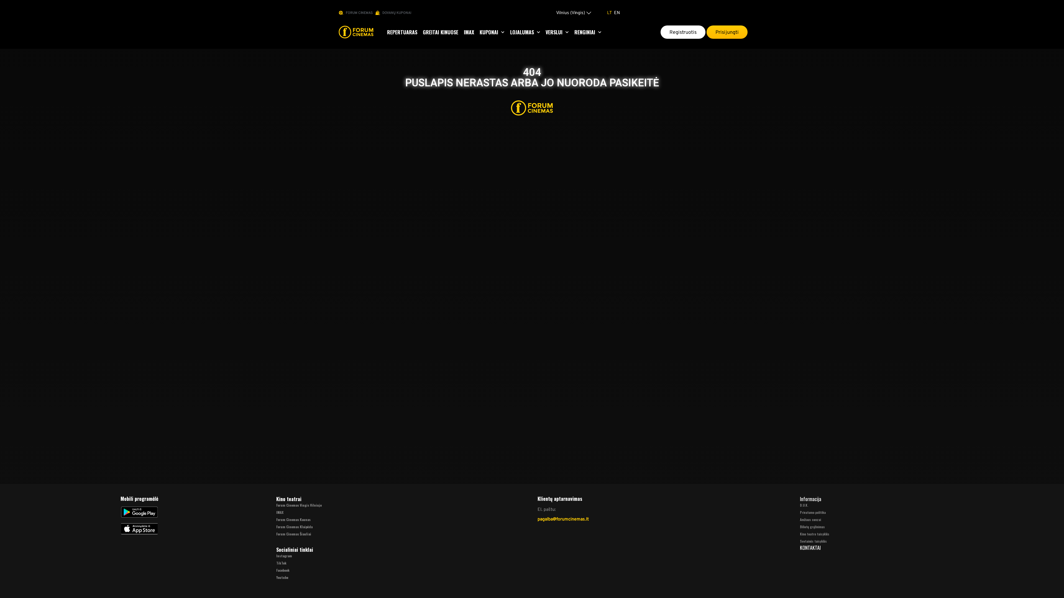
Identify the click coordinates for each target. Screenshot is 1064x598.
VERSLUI (554, 32)
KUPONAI (489, 32)
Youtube (282, 577)
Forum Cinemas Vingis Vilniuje (299, 505)
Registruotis (683, 32)
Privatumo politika (813, 512)
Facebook (283, 570)
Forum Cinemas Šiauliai (293, 534)
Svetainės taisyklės (813, 541)
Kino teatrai (288, 499)
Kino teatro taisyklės (814, 534)
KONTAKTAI (810, 547)
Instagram (284, 555)
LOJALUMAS (522, 32)
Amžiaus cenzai (810, 519)
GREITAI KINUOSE (440, 32)
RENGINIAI (584, 32)
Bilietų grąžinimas (812, 526)
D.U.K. (804, 505)
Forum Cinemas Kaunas (293, 519)
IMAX (469, 32)
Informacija (810, 499)
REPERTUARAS (402, 32)
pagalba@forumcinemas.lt (563, 519)
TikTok (281, 563)
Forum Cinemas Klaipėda (294, 526)
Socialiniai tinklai (294, 549)
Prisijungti (727, 32)
